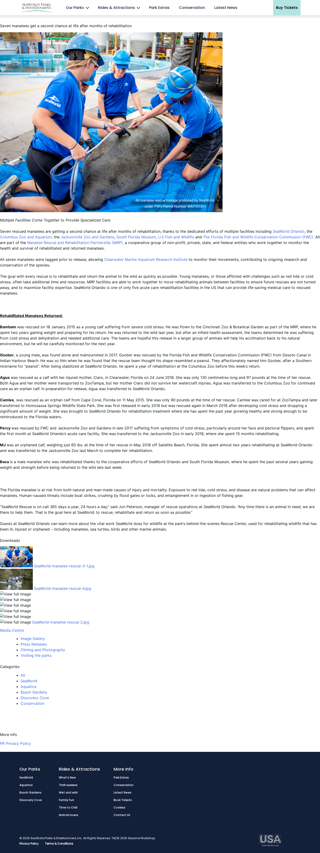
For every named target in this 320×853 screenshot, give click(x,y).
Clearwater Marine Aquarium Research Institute (146, 259)
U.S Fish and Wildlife (176, 237)
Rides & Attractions (116, 7)
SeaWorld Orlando (289, 231)
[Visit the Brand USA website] (270, 845)
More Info (123, 769)
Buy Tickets (287, 7)
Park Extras (159, 7)
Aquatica (28, 686)
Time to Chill (68, 807)
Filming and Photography (43, 649)
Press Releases (34, 644)
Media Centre (12, 630)
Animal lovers (68, 815)
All (23, 675)
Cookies (119, 807)
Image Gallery (33, 638)
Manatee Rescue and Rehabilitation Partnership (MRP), (75, 242)
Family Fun (66, 800)
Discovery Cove (35, 697)
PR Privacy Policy (15, 743)
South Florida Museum (136, 237)
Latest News (225, 7)
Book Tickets (123, 800)
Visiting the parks (36, 655)
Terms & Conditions (59, 844)
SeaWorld (29, 681)
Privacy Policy (29, 844)
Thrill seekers (68, 785)
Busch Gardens (34, 692)
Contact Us (122, 815)
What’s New (67, 777)
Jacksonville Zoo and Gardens (87, 237)
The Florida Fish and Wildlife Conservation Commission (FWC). (259, 237)
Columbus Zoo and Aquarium (26, 237)
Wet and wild (68, 792)
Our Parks (75, 7)
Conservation (192, 7)
